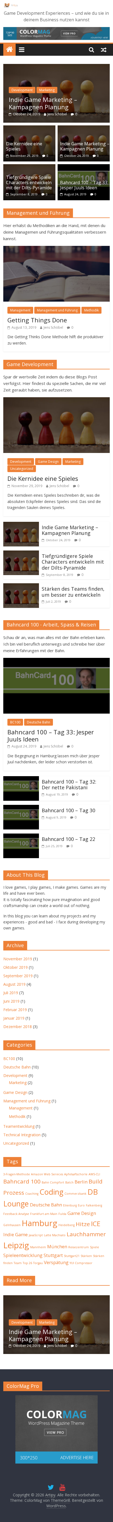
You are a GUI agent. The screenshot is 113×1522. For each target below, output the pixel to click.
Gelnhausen (12, 1225)
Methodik (91, 310)
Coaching (31, 1194)
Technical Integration (22, 1134)
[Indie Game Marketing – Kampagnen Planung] (56, 67)
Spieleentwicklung (23, 1255)
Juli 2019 (10, 992)
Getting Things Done (37, 320)
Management (20, 310)
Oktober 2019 (15, 967)
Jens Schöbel (57, 114)
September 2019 (18, 975)
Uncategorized (21, 468)
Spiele (94, 1247)
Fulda (62, 1214)
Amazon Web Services (47, 1174)
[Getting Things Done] (56, 249)
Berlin (81, 1182)
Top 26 (27, 1263)
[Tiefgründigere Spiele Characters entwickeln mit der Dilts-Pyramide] (29, 167)
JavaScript (36, 1235)
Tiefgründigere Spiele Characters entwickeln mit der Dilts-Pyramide (29, 182)
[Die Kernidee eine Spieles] (29, 129)
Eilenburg (70, 1205)
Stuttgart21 (72, 1256)
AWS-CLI (94, 1174)
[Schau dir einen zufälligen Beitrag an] (104, 49)
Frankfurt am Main (43, 1214)
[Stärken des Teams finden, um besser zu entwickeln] (21, 587)
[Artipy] (9, 49)
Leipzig (16, 1245)
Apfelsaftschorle (75, 1174)
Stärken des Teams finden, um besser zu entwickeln (73, 591)
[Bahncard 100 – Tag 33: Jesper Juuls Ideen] (84, 167)
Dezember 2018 (17, 1026)
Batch (69, 1182)
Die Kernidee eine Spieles (24, 146)
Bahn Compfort (53, 1182)
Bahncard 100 (22, 1181)
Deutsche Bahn (38, 722)
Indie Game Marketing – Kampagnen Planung (43, 103)
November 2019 (17, 958)
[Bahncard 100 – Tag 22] (21, 837)
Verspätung (56, 1262)
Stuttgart (53, 1255)
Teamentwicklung (19, 1126)
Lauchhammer (86, 1234)
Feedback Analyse (16, 1214)
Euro (81, 1205)
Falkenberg (94, 1205)
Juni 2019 (11, 1001)
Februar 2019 (15, 1009)
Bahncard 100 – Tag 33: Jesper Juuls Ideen (84, 185)
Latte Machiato (55, 1235)
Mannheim (38, 1247)
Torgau (38, 1263)
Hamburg (39, 1223)
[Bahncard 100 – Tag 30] (21, 808)
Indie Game (15, 1234)
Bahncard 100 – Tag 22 (68, 839)
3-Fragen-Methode (16, 1174)
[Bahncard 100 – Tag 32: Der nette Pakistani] (21, 779)
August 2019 (14, 984)
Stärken (86, 1256)
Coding (51, 1192)
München (57, 1246)
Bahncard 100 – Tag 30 (68, 810)
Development (22, 90)
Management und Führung (57, 310)
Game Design (48, 461)
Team (18, 1263)
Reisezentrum (78, 1247)
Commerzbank (75, 1194)
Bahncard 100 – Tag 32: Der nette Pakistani (69, 784)
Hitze (83, 1224)
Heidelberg (66, 1225)
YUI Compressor (81, 1263)
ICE (95, 1223)
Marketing (47, 90)
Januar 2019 (13, 1018)
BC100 (15, 722)
